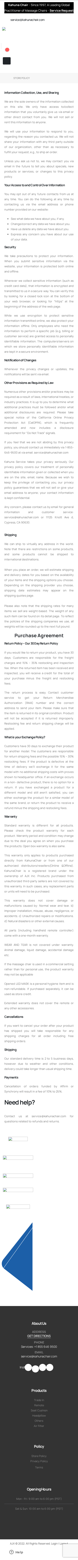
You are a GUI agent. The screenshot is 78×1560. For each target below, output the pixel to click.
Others (39, 1421)
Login (54, 1543)
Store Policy (39, 1456)
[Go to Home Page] (5, 78)
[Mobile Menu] (7, 61)
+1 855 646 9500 (45, 1347)
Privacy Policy (39, 1461)
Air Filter (39, 1426)
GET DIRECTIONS (39, 1336)
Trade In (39, 1400)
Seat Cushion (39, 1410)
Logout (64, 1543)
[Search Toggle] (2, 40)
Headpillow (39, 1415)
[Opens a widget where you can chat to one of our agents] (16, 1552)
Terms (39, 1467)
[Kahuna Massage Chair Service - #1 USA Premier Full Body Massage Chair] (28, 31)
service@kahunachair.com (39, 1356)
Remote (39, 1405)
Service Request (62, 10)
